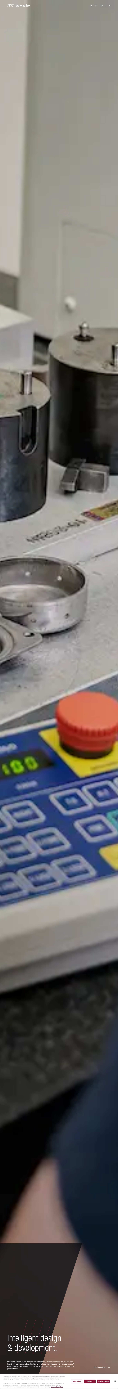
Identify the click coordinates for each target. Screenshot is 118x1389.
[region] (59, 1381)
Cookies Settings (76, 1381)
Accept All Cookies (103, 1381)
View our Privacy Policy (57, 1387)
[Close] (115, 1381)
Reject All (89, 1381)
